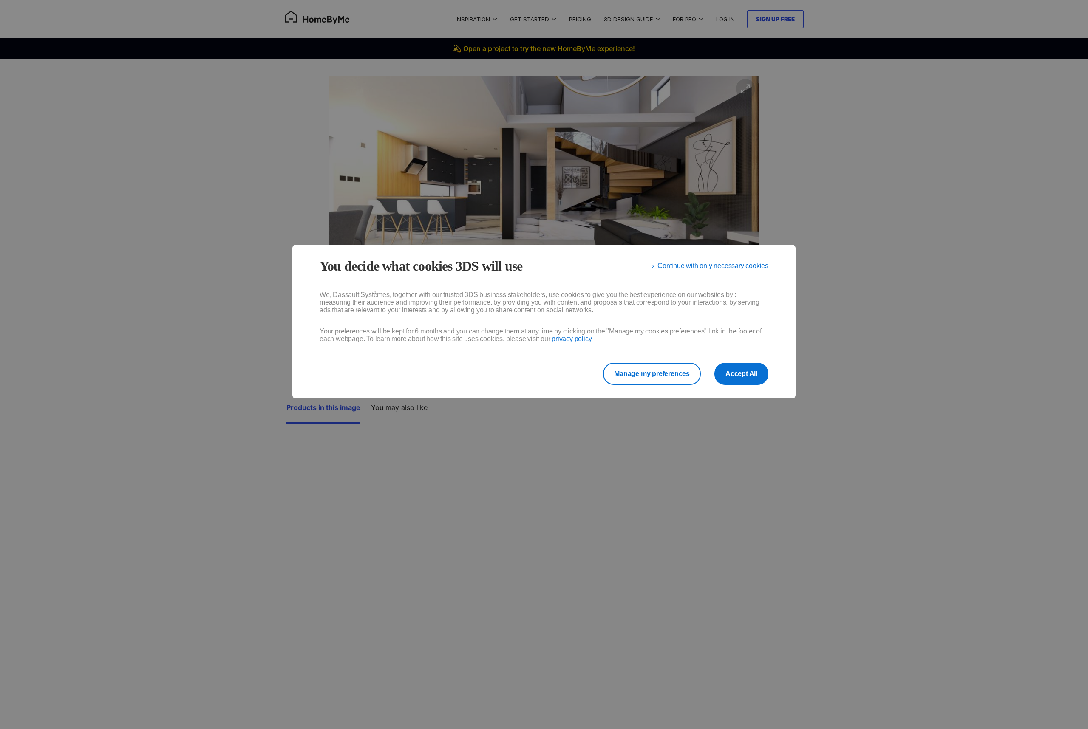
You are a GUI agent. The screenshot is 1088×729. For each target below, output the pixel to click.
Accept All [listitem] (741, 373)
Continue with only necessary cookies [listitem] (712, 265)
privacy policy (571, 338)
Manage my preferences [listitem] (652, 373)
